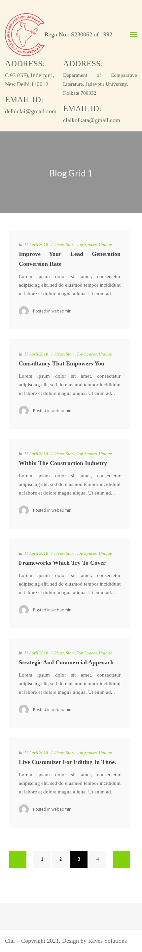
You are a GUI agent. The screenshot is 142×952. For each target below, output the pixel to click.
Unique (105, 244)
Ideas (59, 244)
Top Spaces (87, 244)
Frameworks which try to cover (62, 562)
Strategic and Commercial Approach (66, 662)
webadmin (61, 311)
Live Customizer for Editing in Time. (67, 762)
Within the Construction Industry (63, 463)
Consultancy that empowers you (61, 363)
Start (70, 244)
